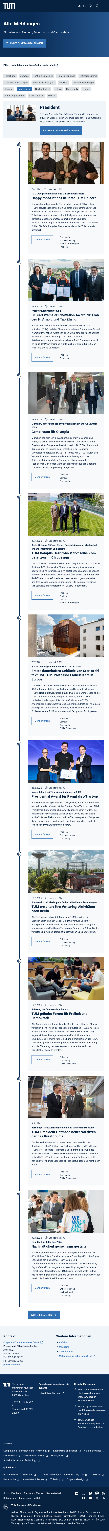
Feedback (16, 1493)
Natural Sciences (93, 1450)
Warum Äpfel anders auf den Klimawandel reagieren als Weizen (92, 1410)
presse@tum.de (11, 1364)
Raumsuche (9, 1479)
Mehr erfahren (42, 239)
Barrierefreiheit (53, 1493)
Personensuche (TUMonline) (18, 1474)
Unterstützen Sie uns (49, 1393)
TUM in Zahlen (66, 1351)
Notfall (36, 1498)
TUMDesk (95, 1474)
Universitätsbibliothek (33, 1479)
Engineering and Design (65, 1450)
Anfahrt (63, 1342)
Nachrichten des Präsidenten (61, 130)
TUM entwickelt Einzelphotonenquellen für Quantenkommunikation (91, 1424)
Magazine (64, 1347)
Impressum (25, 1498)
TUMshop (55, 1479)
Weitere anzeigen (42, 1315)
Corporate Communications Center (21, 1342)
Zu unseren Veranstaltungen (24, 43)
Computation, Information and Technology (25, 1450)
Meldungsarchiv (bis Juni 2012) (75, 1356)
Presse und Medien (33, 1493)
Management (58, 1455)
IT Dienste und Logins (50, 1474)
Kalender (68, 1474)
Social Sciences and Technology (20, 1460)
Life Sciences (10, 1455)
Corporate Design (76, 1479)
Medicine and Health (34, 1455)
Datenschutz (9, 1498)
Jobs (6, 1493)
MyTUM (80, 1474)
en (84, 5)
